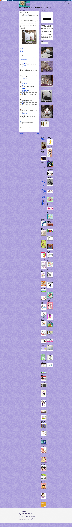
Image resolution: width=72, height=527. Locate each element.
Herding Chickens (44, 190)
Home (29, 133)
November (43, 168)
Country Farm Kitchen (43, 186)
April (42, 201)
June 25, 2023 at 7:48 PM (24, 113)
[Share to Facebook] (35, 57)
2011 (42, 217)
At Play (33, 17)
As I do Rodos (25, 65)
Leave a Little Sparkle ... (43, 182)
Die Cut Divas (21, 50)
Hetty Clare (30, 16)
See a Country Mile (44, 191)
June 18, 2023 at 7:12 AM (24, 91)
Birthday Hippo (43, 185)
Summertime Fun (44, 184)
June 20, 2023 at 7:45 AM (24, 101)
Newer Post (21, 133)
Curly (22, 103)
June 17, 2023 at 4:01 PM (24, 83)
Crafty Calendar (22, 48)
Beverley (23, 115)
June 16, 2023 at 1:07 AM (24, 66)
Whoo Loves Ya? (44, 193)
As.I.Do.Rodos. (23, 63)
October (43, 169)
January (43, 204)
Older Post (37, 133)
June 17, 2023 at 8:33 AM (24, 78)
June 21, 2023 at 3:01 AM (24, 106)
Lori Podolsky (23, 98)
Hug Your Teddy (43, 196)
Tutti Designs (25, 59)
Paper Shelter (21, 51)
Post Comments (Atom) (24, 134)
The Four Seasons (22, 53)
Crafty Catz (26, 15)
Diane (22, 85)
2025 (42, 164)
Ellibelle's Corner (23, 77)
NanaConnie (42, 138)
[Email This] (33, 57)
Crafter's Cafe (21, 47)
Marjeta (22, 93)
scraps (23, 59)
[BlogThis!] (34, 57)
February (43, 203)
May (42, 200)
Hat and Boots (43, 192)
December (43, 167)
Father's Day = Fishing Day (43, 197)
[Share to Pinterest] (36, 57)
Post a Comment (23, 130)
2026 (42, 163)
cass (22, 126)
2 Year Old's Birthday (43, 181)
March (43, 202)
